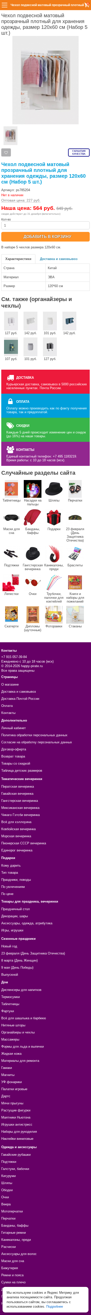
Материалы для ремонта (20, 1061)
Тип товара (9, 872)
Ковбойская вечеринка (18, 829)
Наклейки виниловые (17, 1139)
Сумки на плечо (13, 1282)
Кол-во (6, 219)
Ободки (7, 1190)
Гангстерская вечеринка (33, 567)
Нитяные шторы (13, 1025)
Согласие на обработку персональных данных (36, 742)
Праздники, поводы (16, 880)
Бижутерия (9, 1268)
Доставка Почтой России (20, 699)
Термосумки (10, 997)
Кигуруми (8, 1176)
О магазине (10, 684)
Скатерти (11, 626)
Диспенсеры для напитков (21, 990)
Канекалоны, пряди (54, 567)
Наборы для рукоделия (19, 1131)
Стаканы (75, 626)
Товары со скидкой (15, 763)
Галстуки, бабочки (15, 1169)
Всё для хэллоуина (16, 822)
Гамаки (6, 1068)
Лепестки (11, 594)
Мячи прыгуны (12, 1103)
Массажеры (10, 1039)
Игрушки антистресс (16, 1124)
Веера (6, 1204)
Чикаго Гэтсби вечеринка (20, 815)
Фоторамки (54, 626)
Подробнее (54, 1306)
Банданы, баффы (32, 531)
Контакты (8, 713)
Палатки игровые (14, 1089)
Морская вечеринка (16, 836)
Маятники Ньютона (15, 1117)
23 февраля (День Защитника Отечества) (75, 534)
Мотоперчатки (12, 1211)
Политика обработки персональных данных (34, 735)
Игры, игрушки (12, 930)
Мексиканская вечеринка (20, 808)
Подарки (54, 529)
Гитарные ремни (13, 1232)
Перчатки (75, 500)
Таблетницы (11, 500)
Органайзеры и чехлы (18, 1032)
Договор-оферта (13, 749)
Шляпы (54, 500)
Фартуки (7, 1011)
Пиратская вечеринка (17, 786)
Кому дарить (11, 865)
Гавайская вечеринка (17, 793)
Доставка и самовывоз (58, 259)
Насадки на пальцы (32, 502)
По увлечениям (13, 887)
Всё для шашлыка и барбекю (23, 1018)
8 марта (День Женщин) (19, 960)
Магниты (7, 1075)
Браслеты (75, 565)
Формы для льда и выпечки (22, 1046)
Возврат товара (13, 756)
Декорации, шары (14, 916)
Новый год (9, 946)
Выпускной (9, 975)
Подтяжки (11, 565)
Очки (32, 594)
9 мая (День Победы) (17, 967)
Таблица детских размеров (21, 770)
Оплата (7, 706)
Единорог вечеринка (16, 850)
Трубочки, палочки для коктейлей (53, 597)
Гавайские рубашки (16, 1155)
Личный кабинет (13, 728)
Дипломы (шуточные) (32, 628)
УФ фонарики (11, 1082)
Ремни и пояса (12, 1275)
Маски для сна (11, 531)
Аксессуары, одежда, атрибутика (26, 923)
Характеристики (18, 259)
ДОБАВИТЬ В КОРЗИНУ (47, 236)
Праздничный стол (15, 909)
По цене (7, 894)
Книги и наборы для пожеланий (75, 597)
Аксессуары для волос (19, 1254)
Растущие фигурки (15, 1110)
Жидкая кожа (11, 1053)
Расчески (8, 1247)
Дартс (5, 1096)
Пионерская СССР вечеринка (23, 843)
